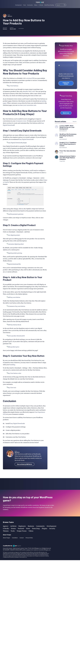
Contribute (15, 537)
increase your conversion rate (27, 105)
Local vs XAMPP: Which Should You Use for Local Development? (67, 127)
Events (13, 528)
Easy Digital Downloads (26, 139)
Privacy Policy (29, 537)
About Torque (6, 537)
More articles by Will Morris (24, 464)
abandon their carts (29, 91)
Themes (6, 531)
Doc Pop (61, 152)
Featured (21, 528)
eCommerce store (21, 121)
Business (5, 28)
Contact (22, 537)
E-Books (6, 528)
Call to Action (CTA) (29, 78)
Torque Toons (21, 531)
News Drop (36, 528)
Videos (31, 531)
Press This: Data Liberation (68, 151)
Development (51, 526)
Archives (13, 526)
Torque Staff (62, 161)
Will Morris (10, 16)
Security (52, 528)
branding (12, 364)
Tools (13, 531)
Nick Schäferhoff (63, 130)
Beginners (22, 526)
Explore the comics (66, 83)
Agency (5, 526)
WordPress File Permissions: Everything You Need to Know (68, 135)
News (28, 528)
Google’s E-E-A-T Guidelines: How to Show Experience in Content (68, 144)
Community (40, 526)
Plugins (44, 528)
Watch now (66, 113)
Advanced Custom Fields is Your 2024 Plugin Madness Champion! (67, 157)
